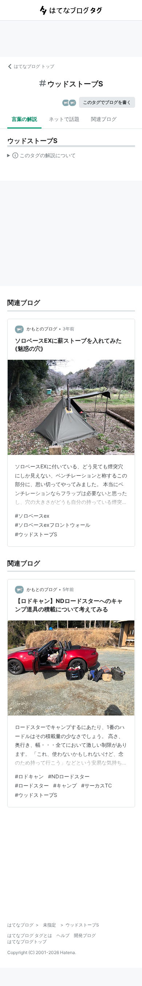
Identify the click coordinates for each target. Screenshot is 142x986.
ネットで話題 (64, 119)
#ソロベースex (32, 516)
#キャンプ (65, 785)
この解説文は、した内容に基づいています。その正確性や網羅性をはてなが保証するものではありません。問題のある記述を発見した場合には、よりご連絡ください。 (41, 157)
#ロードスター (32, 785)
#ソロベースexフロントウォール (52, 525)
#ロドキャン (29, 776)
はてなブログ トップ (34, 66)
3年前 (68, 328)
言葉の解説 (24, 119)
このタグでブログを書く (107, 102)
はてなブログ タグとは (29, 935)
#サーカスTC (96, 785)
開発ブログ (85, 935)
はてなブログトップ (27, 941)
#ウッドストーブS (36, 534)
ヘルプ (63, 935)
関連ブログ (104, 119)
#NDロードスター (69, 776)
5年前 (68, 589)
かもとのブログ (42, 328)
